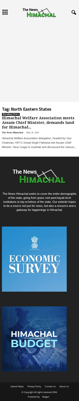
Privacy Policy (34, 386)
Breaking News (11, 114)
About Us (64, 386)
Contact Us (50, 386)
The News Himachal (12, 132)
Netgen (45, 396)
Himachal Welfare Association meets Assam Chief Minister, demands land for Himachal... (38, 122)
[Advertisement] (39, 60)
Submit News (17, 386)
